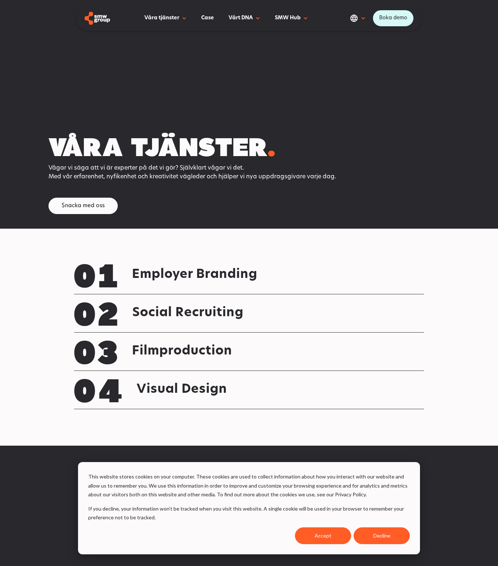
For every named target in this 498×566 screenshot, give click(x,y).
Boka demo (393, 18)
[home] (97, 18)
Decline (381, 535)
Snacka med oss (83, 206)
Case (207, 18)
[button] (165, 18)
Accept (323, 535)
